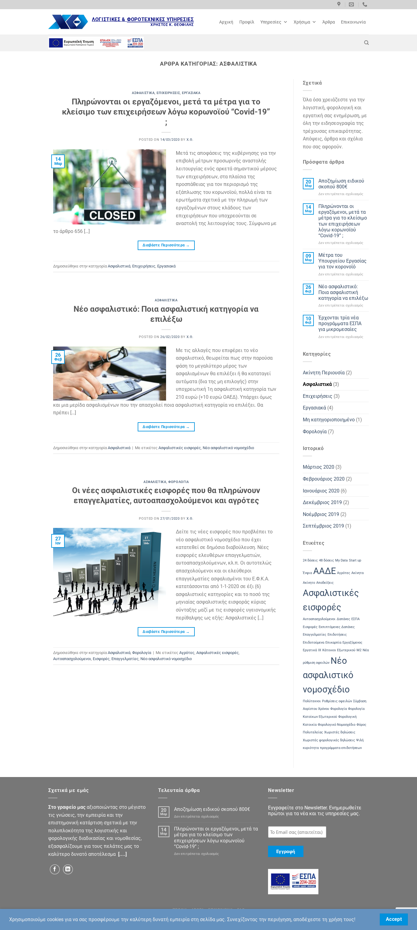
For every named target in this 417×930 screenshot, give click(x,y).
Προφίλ (246, 22)
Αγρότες (186, 652)
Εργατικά (310, 650)
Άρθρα (328, 22)
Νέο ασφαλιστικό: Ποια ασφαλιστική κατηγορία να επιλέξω (343, 292)
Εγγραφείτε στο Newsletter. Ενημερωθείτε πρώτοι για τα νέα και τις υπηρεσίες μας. (314, 810)
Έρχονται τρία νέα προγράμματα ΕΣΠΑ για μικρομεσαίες (339, 323)
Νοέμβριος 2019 (321, 514)
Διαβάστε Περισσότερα (166, 245)
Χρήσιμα (302, 22)
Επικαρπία (333, 643)
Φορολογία (178, 482)
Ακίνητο (309, 583)
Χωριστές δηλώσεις (339, 732)
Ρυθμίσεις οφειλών (337, 701)
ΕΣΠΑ (355, 619)
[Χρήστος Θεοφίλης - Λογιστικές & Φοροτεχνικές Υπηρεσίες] (68, 21)
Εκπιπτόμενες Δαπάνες (337, 627)
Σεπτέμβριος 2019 (323, 526)
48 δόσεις (326, 560)
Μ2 (359, 650)
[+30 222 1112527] (365, 4)
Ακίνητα (357, 573)
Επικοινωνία (353, 22)
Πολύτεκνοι (312, 701)
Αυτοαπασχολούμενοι (72, 658)
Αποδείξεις (325, 583)
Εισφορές (101, 658)
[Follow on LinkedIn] (68, 869)
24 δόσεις (310, 560)
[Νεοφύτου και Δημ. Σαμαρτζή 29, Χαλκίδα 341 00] (339, 4)
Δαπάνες (343, 619)
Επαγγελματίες (125, 658)
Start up (355, 560)
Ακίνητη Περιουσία (324, 373)
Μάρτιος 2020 (318, 467)
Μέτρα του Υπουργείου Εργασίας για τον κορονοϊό (342, 261)
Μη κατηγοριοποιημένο (329, 420)
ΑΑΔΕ (324, 571)
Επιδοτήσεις (337, 635)
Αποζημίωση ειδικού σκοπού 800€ (341, 184)
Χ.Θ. (190, 140)
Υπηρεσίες (270, 22)
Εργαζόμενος (352, 643)
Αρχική (226, 22)
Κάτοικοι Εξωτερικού (338, 650)
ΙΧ (319, 650)
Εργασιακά (191, 93)
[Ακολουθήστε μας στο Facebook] (55, 869)
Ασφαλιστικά (143, 93)
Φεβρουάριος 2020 (324, 479)
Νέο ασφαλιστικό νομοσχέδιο (228, 447)
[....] (122, 854)
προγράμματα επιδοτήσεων (341, 748)
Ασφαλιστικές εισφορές (179, 447)
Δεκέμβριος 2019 (322, 502)
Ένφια (307, 573)
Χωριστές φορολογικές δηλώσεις (329, 740)
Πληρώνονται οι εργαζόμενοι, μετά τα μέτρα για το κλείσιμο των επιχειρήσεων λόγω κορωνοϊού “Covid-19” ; (166, 112)
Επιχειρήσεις (168, 93)
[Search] (366, 43)
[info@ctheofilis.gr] (352, 4)
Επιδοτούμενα (313, 643)
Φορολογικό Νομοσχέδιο (336, 725)
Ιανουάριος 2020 (321, 491)
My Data (341, 560)
